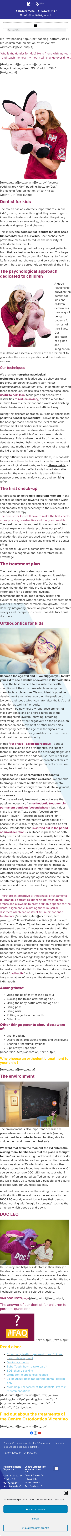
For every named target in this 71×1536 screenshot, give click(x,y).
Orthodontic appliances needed (27, 1374)
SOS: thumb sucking (20, 1370)
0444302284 (14, 1452)
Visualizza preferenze (35, 1528)
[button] (66, 1493)
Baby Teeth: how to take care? (27, 1366)
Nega (35, 1518)
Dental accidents (18, 1362)
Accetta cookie (35, 1509)
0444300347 (31, 1452)
